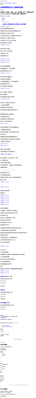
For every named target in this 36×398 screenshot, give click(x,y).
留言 (12, 322)
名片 (3, 20)
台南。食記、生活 (9, 326)
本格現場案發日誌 (3, 317)
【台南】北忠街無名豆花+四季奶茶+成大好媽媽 (14, 24)
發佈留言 (2, 335)
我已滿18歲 (2, 396)
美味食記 (7, 325)
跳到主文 (1, 9)
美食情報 (3, 366)
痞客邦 (10, 322)
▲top (1, 328)
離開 (5, 396)
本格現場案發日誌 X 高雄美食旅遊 (11, 7)
